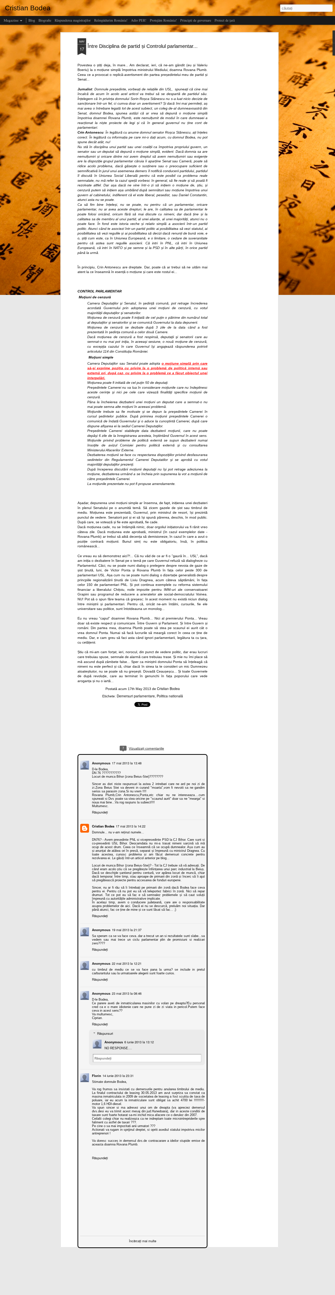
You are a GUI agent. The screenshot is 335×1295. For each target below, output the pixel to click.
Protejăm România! (163, 20)
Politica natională (170, 695)
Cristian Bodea (168, 688)
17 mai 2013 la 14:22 (130, 825)
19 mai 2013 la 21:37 (126, 929)
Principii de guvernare (195, 20)
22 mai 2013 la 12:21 (126, 963)
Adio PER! (138, 20)
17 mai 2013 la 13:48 (126, 762)
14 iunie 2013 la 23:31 (117, 1075)
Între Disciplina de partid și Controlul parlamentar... (143, 46)
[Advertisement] (234, 115)
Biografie (45, 20)
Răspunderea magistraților (73, 20)
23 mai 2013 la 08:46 (126, 993)
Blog (31, 20)
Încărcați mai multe (142, 1240)
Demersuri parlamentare (136, 695)
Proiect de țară (225, 20)
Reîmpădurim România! (111, 20)
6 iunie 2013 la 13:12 (138, 1041)
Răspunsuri (105, 1033)
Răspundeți (99, 811)
